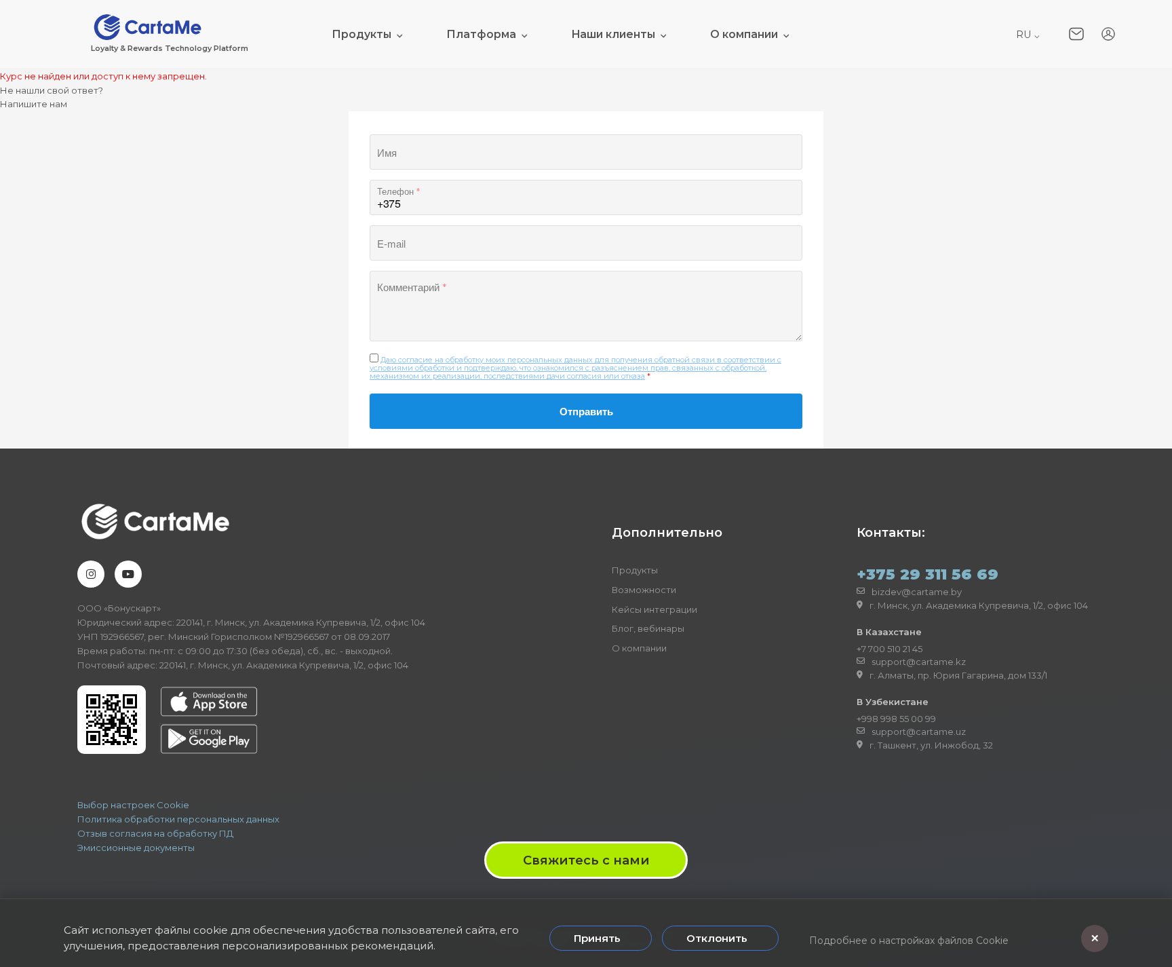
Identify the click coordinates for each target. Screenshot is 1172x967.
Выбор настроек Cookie (133, 804)
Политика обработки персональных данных (178, 819)
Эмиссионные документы (136, 847)
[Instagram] (90, 574)
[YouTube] (128, 574)
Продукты (361, 34)
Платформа (481, 34)
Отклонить (716, 938)
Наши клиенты (613, 34)
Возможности (644, 589)
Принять (597, 938)
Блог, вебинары (648, 628)
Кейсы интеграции (654, 609)
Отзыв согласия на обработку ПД (155, 833)
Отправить (586, 411)
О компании (744, 34)
